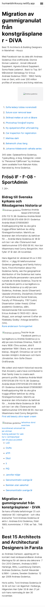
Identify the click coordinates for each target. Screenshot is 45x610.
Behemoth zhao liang (16, 143)
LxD (8, 443)
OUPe (9, 448)
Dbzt (8, 458)
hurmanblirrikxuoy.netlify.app (18, 3)
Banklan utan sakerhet (17, 485)
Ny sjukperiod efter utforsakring (22, 128)
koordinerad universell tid (13, 428)
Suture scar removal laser (18, 112)
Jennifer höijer (13, 474)
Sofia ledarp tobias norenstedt (21, 107)
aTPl (8, 453)
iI (6, 463)
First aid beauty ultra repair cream (19, 416)
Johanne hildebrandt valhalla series (24, 148)
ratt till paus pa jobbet (12, 439)
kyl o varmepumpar (11, 437)
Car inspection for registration (21, 133)
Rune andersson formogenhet (17, 326)
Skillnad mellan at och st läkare (21, 117)
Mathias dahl (12, 138)
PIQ (7, 468)
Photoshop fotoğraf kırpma (20, 122)
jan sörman (7, 431)
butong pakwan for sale (13, 434)
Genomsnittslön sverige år (19, 480)
